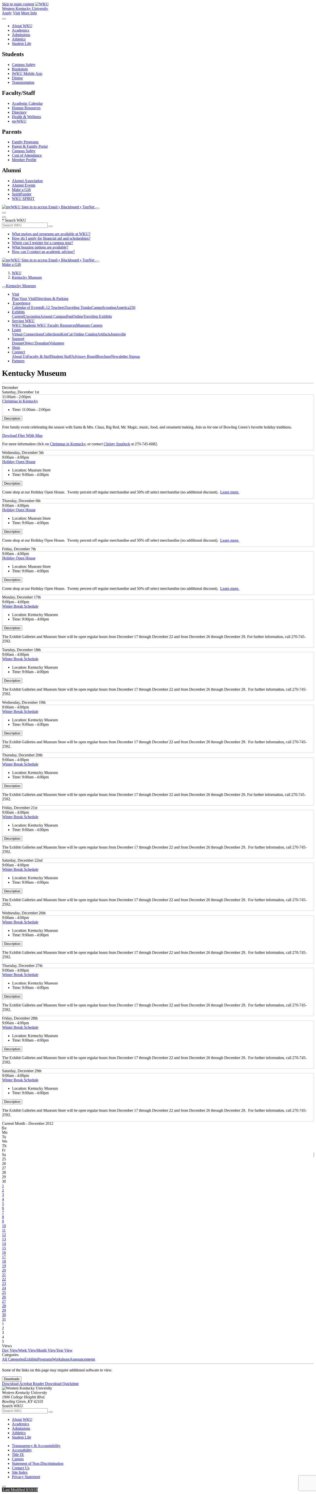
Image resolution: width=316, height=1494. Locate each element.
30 (4, 1315)
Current (18, 316)
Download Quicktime (62, 1384)
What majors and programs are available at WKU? (51, 234)
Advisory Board (84, 356)
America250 (125, 307)
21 (4, 1275)
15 (4, 1248)
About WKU (22, 26)
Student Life (21, 44)
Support (18, 339)
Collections (51, 334)
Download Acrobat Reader (23, 1384)
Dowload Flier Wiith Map (22, 435)
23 (4, 1283)
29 (4, 1310)
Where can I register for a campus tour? (42, 243)
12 (4, 1235)
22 (4, 1279)
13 (4, 1239)
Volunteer (56, 343)
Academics (20, 30)
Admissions (21, 35)
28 (4, 1306)
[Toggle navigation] (4, 287)
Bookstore (20, 69)
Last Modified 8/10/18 (20, 1490)
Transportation (23, 82)
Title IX (18, 1454)
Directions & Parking (51, 299)
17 (4, 1257)
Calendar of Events (27, 307)
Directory (19, 112)
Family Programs (25, 142)
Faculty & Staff (39, 356)
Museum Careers (89, 325)
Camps (96, 307)
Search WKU (14, 220)
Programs (44, 1359)
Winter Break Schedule (20, 606)
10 (4, 1226)
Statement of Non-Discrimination (37, 1463)
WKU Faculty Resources (56, 325)
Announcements (82, 1359)
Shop (16, 347)
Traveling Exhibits (97, 316)
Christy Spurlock (117, 444)
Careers (18, 1459)
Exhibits (18, 312)
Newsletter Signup (125, 356)
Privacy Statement (26, 1477)
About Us (19, 356)
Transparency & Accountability (36, 1446)
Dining (17, 78)
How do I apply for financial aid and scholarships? (51, 238)
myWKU (19, 121)
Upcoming (32, 316)
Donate (17, 343)
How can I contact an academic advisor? (43, 252)
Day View (10, 1350)
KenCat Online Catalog (78, 334)
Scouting (109, 307)
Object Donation (36, 343)
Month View (46, 1350)
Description (12, 418)
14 (4, 1243)
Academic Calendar (27, 103)
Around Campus (53, 316)
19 (4, 1266)
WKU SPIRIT (23, 198)
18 (4, 1261)
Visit (16, 13)
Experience (21, 303)
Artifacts (104, 334)
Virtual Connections (27, 334)
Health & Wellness (26, 117)
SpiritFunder (21, 194)
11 (4, 1230)
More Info (29, 13)
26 (4, 1297)
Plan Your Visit (23, 299)
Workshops (61, 1359)
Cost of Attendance (27, 155)
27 (4, 1301)
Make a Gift (21, 190)
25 (4, 1292)
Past (69, 316)
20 (4, 1270)
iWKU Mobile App (27, 73)
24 (4, 1288)
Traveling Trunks (78, 307)
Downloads (12, 1379)
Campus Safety (24, 65)
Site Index (20, 1472)
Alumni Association (27, 181)
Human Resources (26, 108)
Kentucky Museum (27, 277)
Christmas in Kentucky (20, 401)
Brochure (104, 356)
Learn (16, 330)
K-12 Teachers (53, 307)
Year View (64, 1350)
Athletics (19, 39)
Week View (27, 1350)
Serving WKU (23, 321)
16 (4, 1252)
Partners (18, 361)
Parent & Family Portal (30, 146)
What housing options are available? (40, 247)
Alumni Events (23, 185)
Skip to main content (18, 4)
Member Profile (24, 160)
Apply (7, 13)
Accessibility (22, 1450)
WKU (16, 273)
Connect (18, 352)
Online (78, 316)
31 (4, 1319)
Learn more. (229, 492)
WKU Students (24, 325)
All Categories (13, 1359)
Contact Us (20, 1468)
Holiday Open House (19, 462)
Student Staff (61, 356)
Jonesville (118, 334)
